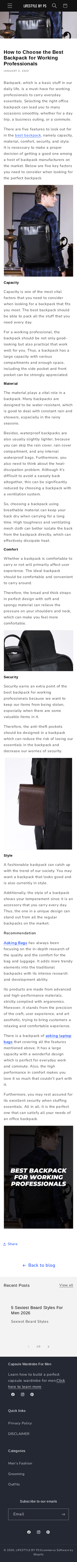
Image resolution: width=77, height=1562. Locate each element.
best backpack (28, 135)
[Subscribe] (63, 1514)
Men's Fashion (20, 1463)
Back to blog (41, 1265)
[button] (10, 5)
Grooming (16, 1474)
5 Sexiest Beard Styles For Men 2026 (37, 1310)
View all (66, 1285)
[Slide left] (28, 1346)
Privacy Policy (20, 1423)
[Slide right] (48, 1346)
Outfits (14, 1484)
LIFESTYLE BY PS (28, 1550)
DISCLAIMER (19, 1433)
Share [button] (13, 1244)
